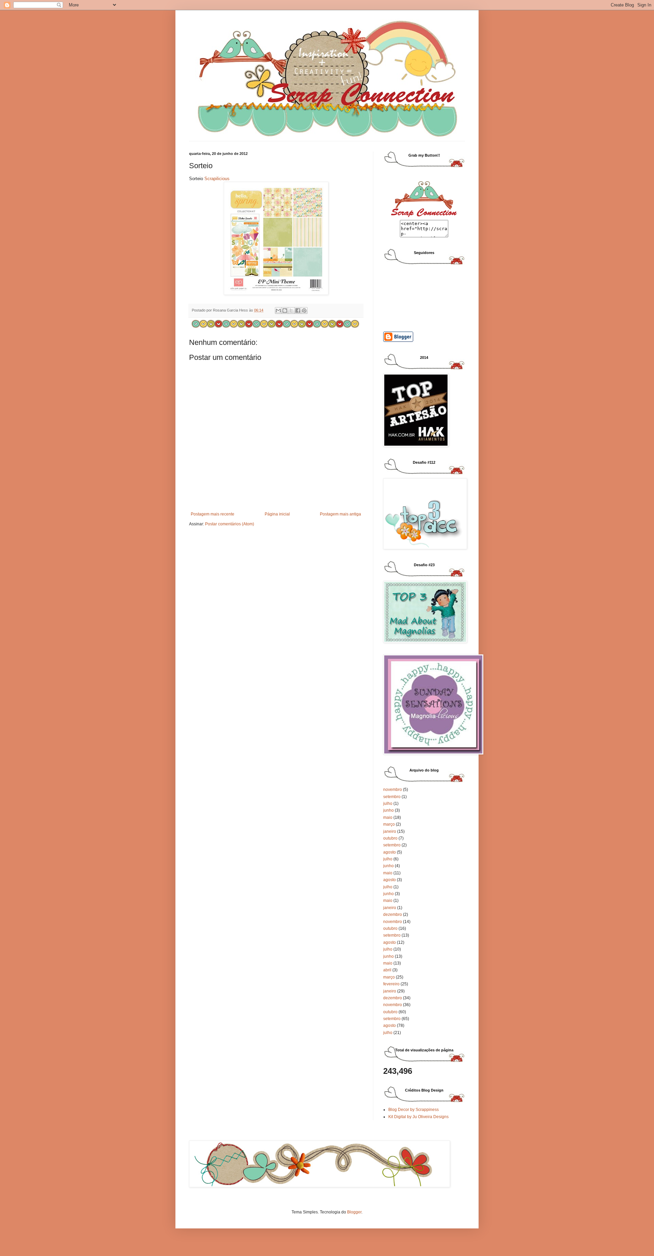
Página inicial (277, 514)
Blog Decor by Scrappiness (413, 1109)
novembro (392, 789)
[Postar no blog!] (284, 310)
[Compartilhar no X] (291, 310)
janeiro (389, 831)
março (389, 824)
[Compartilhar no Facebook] (297, 310)
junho (388, 810)
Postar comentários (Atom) (229, 524)
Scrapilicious (217, 178)
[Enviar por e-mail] (278, 310)
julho (387, 803)
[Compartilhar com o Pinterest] (304, 310)
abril (387, 970)
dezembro (392, 914)
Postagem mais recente (212, 514)
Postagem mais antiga (340, 514)
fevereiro (391, 984)
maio (387, 817)
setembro (392, 796)
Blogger (354, 1212)
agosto (389, 852)
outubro (390, 838)
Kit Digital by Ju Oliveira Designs (418, 1116)
